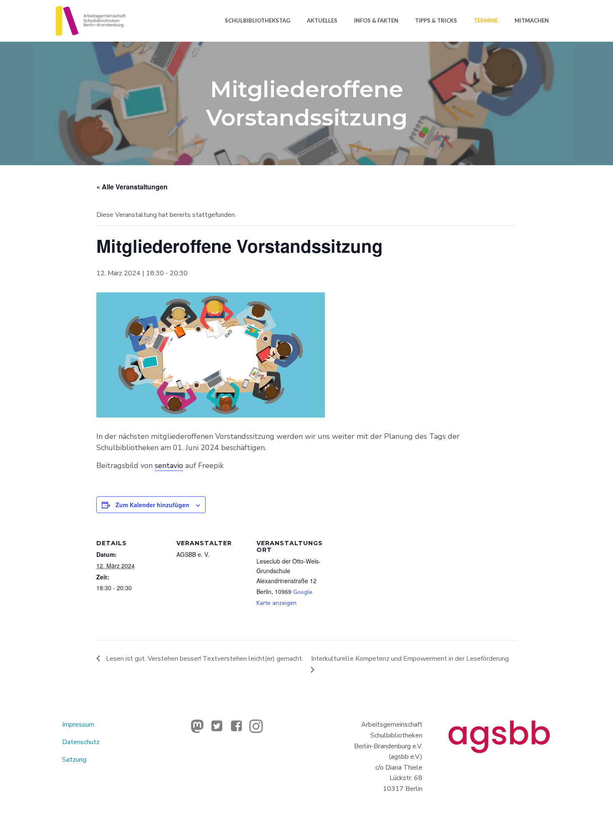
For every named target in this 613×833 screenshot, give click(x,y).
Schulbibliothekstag (257, 20)
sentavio (169, 466)
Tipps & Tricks (436, 20)
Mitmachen (532, 20)
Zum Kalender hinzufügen (152, 505)
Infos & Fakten (376, 20)
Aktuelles (322, 20)
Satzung (74, 759)
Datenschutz (81, 742)
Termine (486, 20)
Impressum (78, 724)
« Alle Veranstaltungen (132, 186)
